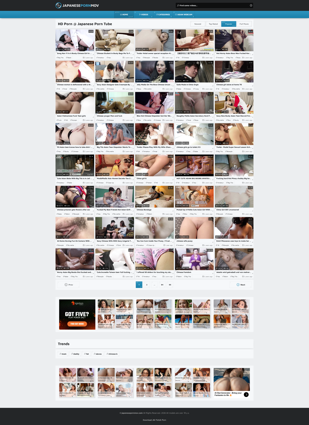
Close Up (111, 183)
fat (87, 354)
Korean (74, 120)
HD (67, 120)
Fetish (149, 183)
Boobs (156, 58)
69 (139, 151)
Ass (109, 58)
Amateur (101, 58)
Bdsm (68, 214)
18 (178, 58)
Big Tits (60, 58)
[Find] (251, 5)
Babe (179, 89)
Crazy (197, 89)
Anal (65, 89)
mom (64, 354)
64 (162, 285)
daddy (76, 354)
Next (242, 285)
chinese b (113, 354)
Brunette (101, 89)
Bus (229, 120)
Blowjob (147, 58)
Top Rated (213, 24)
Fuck (60, 120)
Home (125, 14)
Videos (144, 14)
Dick (119, 245)
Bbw (139, 120)
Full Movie (244, 24)
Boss (238, 58)
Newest (197, 24)
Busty (237, 120)
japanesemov (81, 5)
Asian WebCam (184, 14)
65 (170, 285)
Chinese (186, 58)
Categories (164, 14)
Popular (228, 24)
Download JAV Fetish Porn (154, 420)
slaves (99, 354)
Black (69, 58)
